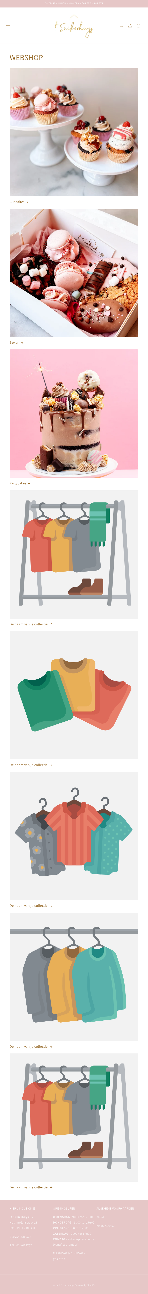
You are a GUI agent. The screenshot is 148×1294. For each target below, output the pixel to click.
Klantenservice (106, 1226)
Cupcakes (17, 201)
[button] (8, 25)
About (100, 1217)
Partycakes (18, 483)
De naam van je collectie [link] (29, 624)
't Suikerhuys (67, 1285)
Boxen (14, 342)
